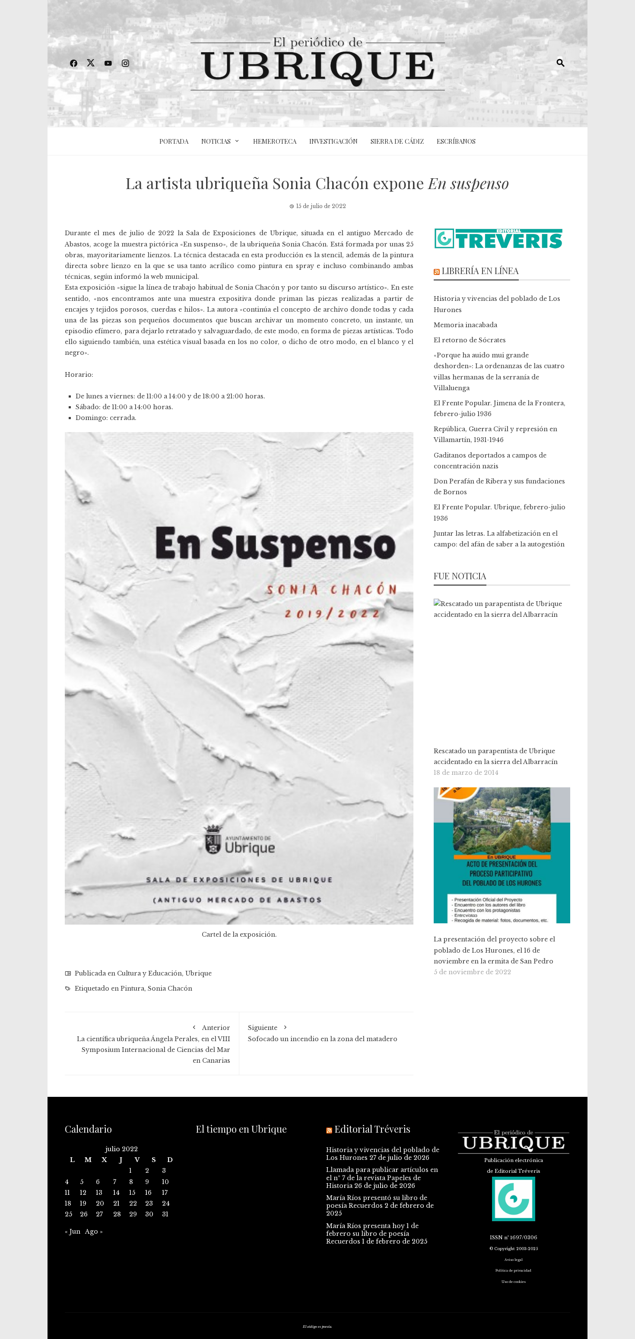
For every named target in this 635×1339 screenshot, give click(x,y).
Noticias (216, 141)
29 (133, 1214)
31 (165, 1214)
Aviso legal (514, 1260)
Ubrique (198, 973)
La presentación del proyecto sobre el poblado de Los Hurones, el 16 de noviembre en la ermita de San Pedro (494, 950)
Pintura (132, 988)
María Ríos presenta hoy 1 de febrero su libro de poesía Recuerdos (372, 1233)
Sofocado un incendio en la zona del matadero (322, 1033)
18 (68, 1203)
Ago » (94, 1231)
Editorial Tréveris (372, 1128)
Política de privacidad (513, 1271)
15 (132, 1193)
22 (133, 1203)
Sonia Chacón (170, 988)
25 (68, 1214)
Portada (173, 141)
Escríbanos (456, 141)
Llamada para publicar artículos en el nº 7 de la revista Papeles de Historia (382, 1177)
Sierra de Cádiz (397, 141)
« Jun (72, 1231)
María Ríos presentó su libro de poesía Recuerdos (376, 1202)
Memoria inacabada (465, 325)
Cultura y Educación (149, 973)
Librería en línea (480, 270)
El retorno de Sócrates (470, 340)
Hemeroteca (274, 141)
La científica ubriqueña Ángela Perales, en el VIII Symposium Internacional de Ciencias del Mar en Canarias (153, 1044)
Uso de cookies (514, 1282)
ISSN (496, 1238)
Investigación (333, 141)
